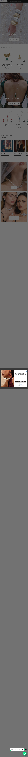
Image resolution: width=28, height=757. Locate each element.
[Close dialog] (26, 370)
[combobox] (16, 379)
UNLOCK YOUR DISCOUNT (20, 381)
